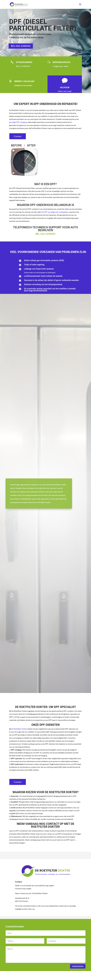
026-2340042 (47, 234)
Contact (17, 136)
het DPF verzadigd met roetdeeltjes (54, 212)
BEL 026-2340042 (21, 46)
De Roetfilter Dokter (19, 729)
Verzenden (77, 966)
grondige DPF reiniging (18, 122)
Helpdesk (64, 87)
